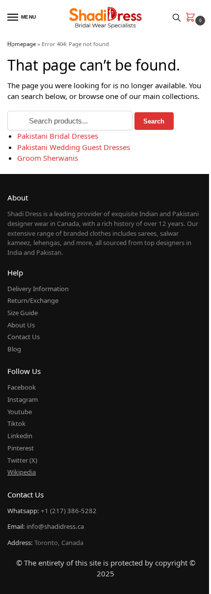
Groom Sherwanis (47, 158)
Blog (14, 349)
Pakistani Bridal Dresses (57, 136)
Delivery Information (38, 288)
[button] (192, 18)
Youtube (19, 411)
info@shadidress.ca (55, 526)
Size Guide (22, 312)
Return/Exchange (32, 300)
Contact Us (23, 336)
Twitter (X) (22, 460)
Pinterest (20, 448)
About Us (21, 325)
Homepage (21, 44)
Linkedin (19, 435)
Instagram (22, 399)
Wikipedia (21, 472)
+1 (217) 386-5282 (69, 510)
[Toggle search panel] (177, 17)
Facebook (21, 387)
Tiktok (16, 423)
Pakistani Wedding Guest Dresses (73, 147)
